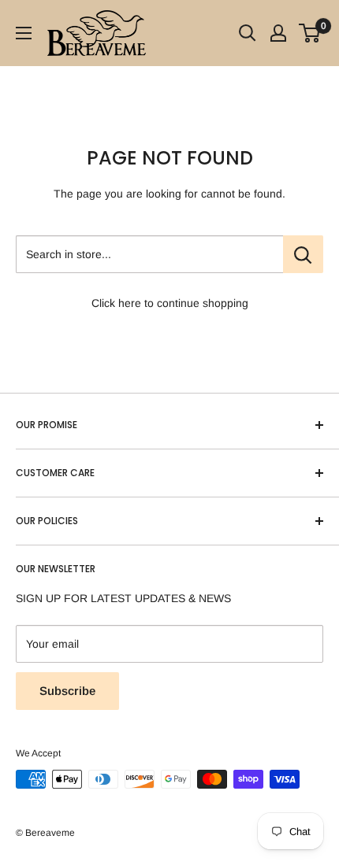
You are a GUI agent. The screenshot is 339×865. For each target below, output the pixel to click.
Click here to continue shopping (169, 303)
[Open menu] (24, 33)
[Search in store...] (303, 254)
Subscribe (67, 690)
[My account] (278, 33)
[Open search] (247, 33)
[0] (310, 33)
